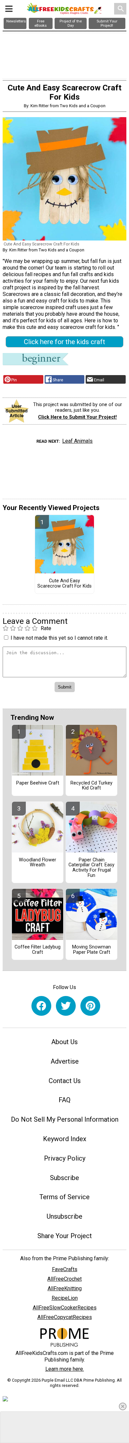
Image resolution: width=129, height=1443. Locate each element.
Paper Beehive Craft (37, 783)
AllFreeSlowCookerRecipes (65, 1307)
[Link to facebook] (41, 1006)
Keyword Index (64, 1139)
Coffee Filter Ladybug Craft (38, 950)
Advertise (65, 1061)
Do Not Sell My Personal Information (64, 1119)
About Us (64, 1042)
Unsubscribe (64, 1216)
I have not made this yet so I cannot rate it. (59, 638)
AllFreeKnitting (65, 1288)
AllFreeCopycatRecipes (64, 1317)
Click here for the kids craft (64, 342)
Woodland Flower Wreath (37, 862)
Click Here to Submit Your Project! (77, 417)
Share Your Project (64, 1236)
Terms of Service (64, 1197)
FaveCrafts (64, 1269)
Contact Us (65, 1081)
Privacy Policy (64, 1158)
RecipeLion (65, 1298)
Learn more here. (64, 1369)
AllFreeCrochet (64, 1279)
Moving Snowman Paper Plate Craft (91, 950)
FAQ (64, 1100)
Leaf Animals (77, 441)
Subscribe (64, 1178)
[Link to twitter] (66, 1006)
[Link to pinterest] (90, 1006)
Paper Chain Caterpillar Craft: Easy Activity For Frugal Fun (91, 867)
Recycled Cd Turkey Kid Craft (91, 786)
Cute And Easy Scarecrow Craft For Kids (64, 583)
